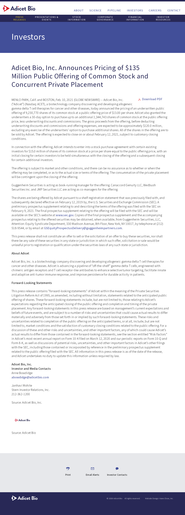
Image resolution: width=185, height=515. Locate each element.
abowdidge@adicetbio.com (30, 377)
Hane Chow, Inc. (166, 498)
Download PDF (152, 99)
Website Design (151, 498)
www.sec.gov (65, 215)
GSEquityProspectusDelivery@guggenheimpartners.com (83, 228)
